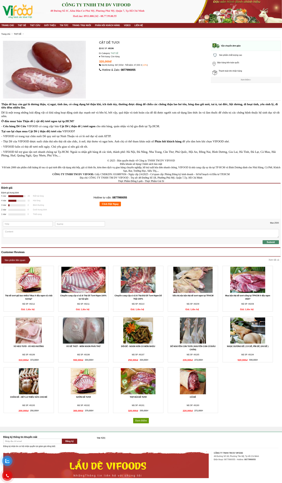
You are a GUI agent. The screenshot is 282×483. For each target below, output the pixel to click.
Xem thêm (245, 80)
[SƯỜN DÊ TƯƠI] (83, 381)
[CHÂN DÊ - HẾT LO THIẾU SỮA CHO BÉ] (29, 381)
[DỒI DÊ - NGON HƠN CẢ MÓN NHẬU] (138, 330)
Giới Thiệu (50, 25)
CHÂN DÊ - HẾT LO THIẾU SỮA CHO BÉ (28, 397)
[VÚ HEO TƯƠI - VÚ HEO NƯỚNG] (29, 330)
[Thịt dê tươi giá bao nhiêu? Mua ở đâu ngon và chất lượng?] (29, 280)
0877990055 (128, 69)
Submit (271, 242)
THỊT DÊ (22, 25)
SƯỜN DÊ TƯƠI (83, 397)
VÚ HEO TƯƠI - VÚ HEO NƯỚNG (29, 346)
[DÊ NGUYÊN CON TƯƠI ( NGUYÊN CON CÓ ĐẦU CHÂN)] (193, 330)
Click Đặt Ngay (110, 204)
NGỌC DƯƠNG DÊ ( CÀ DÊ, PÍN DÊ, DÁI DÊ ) (247, 346)
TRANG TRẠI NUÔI (81, 25)
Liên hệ (138, 25)
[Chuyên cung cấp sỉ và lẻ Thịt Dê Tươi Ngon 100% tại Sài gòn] (83, 280)
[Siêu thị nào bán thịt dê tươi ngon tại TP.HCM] (193, 280)
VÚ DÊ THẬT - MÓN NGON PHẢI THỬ (83, 346)
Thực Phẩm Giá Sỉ (154, 181)
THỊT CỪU (35, 25)
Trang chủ (7, 25)
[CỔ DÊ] (193, 381)
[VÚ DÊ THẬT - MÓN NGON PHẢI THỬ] (83, 330)
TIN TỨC (64, 25)
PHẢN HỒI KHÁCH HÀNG (107, 25)
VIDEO (127, 25)
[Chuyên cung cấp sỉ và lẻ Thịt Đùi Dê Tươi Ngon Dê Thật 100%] (138, 280)
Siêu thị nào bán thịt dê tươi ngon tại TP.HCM (192, 295)
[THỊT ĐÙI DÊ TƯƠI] (138, 381)
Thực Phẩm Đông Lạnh (130, 181)
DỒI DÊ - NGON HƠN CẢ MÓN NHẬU (138, 346)
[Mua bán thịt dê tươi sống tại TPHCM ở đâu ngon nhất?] (248, 280)
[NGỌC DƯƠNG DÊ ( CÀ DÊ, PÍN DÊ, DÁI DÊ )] (248, 330)
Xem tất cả (274, 260)
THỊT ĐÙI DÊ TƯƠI (138, 397)
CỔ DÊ (193, 397)
